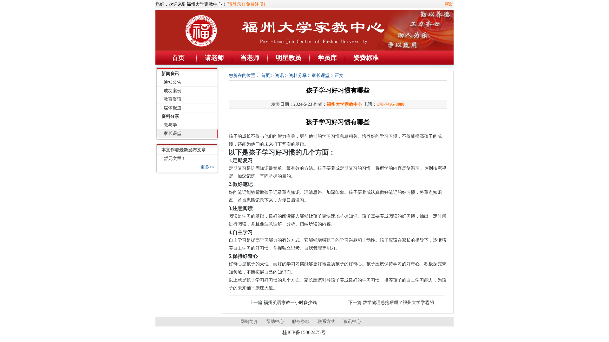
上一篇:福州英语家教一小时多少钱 (283, 302)
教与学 (170, 125)
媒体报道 (172, 107)
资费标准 (366, 57)
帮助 (449, 4)
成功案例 (172, 90)
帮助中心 (275, 321)
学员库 (327, 57)
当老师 (249, 57)
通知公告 (172, 82)
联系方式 (326, 321)
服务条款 (301, 321)
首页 (178, 57)
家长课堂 (172, 133)
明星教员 (288, 57)
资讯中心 (352, 321)
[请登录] (234, 4)
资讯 (279, 75)
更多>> (207, 167)
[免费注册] (254, 4)
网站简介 (249, 321)
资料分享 (170, 116)
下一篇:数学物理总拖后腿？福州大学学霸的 (391, 302)
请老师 (214, 57)
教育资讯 (172, 99)
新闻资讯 (170, 73)
